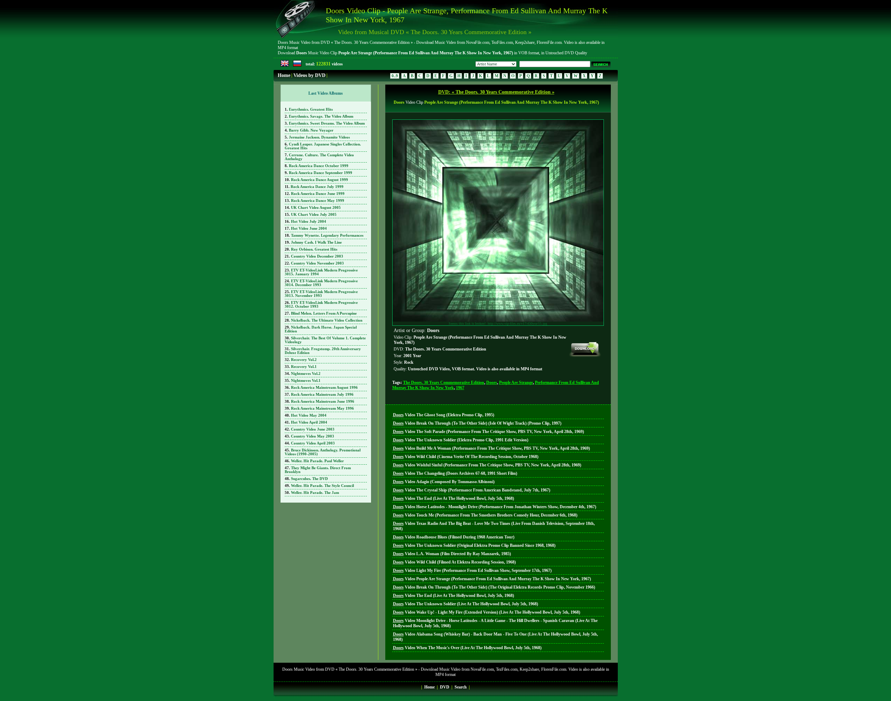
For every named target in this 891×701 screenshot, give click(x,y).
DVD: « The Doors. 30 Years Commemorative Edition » (496, 92)
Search (461, 687)
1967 (460, 387)
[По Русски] (297, 65)
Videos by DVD (309, 75)
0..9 (395, 75)
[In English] (285, 65)
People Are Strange (516, 382)
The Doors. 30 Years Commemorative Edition (443, 382)
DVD (444, 687)
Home (284, 75)
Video (443, 414)
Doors (491, 382)
